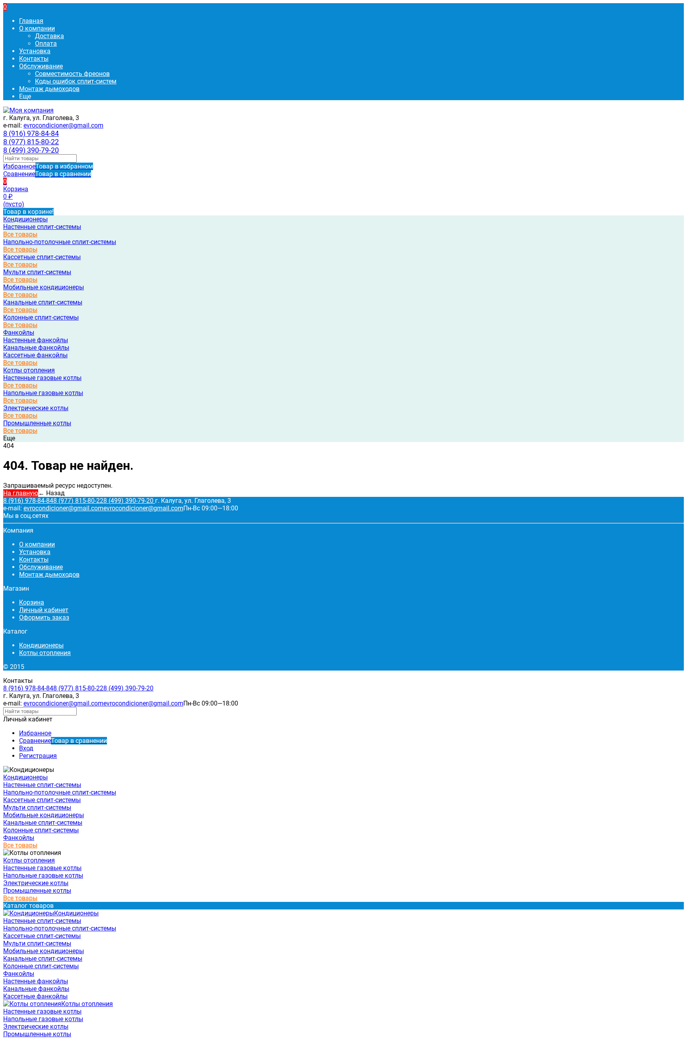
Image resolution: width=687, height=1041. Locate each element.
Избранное (48, 166)
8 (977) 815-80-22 (31, 142)
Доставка (49, 36)
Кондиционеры (41, 645)
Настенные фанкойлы (35, 340)
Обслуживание (41, 66)
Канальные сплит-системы (42, 302)
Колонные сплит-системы (41, 317)
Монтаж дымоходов (49, 89)
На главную (20, 493)
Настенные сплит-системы (42, 227)
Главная (31, 21)
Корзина (31, 602)
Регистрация (38, 756)
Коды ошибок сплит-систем (75, 81)
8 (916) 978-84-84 (31, 133)
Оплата (46, 43)
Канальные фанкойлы (36, 347)
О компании (37, 28)
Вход (26, 748)
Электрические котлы (35, 408)
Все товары (20, 234)
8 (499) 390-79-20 (31, 150)
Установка (34, 51)
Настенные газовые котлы (42, 378)
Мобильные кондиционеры (43, 287)
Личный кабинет (43, 610)
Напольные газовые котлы (43, 393)
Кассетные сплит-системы (42, 257)
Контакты (34, 58)
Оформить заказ (44, 617)
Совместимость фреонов (72, 74)
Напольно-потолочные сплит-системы (59, 242)
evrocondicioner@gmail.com (63, 125)
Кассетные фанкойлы (35, 355)
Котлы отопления (45, 653)
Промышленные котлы (37, 423)
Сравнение (47, 174)
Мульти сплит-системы (37, 272)
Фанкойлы (18, 332)
